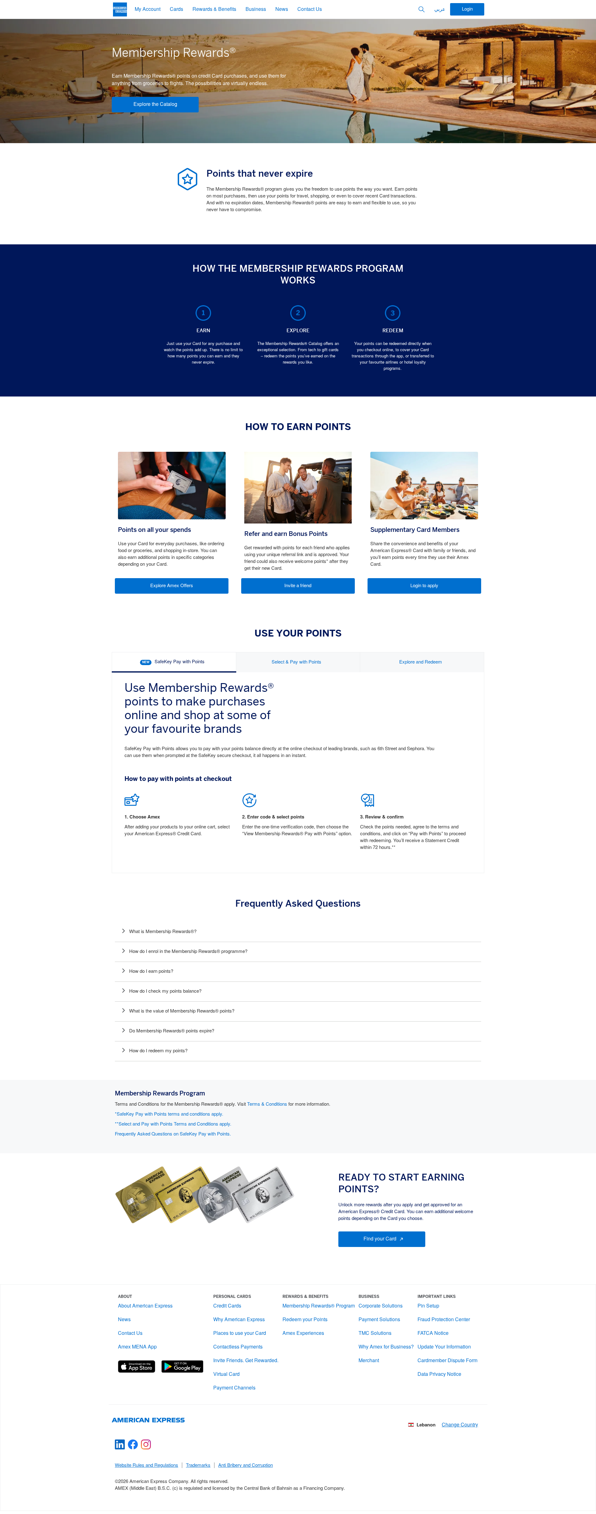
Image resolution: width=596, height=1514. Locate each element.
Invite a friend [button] (297, 586)
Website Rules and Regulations (146, 1465)
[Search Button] (421, 9)
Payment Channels (234, 1388)
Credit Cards (227, 1306)
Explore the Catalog (155, 104)
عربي (439, 9)
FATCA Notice (433, 1333)
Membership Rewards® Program (318, 1306)
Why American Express (239, 1319)
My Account (147, 9)
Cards (176, 9)
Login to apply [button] (424, 586)
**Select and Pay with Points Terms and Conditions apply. (173, 1124)
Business (256, 9)
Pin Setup (428, 1306)
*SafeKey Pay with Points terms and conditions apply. (169, 1114)
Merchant (369, 1360)
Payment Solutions (379, 1319)
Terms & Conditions (267, 1104)
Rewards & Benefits (214, 9)
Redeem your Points (304, 1319)
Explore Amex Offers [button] (171, 586)
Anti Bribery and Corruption (245, 1465)
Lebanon (426, 1425)
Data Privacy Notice (439, 1374)
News (281, 9)
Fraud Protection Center (444, 1319)
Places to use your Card (239, 1333)
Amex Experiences (303, 1333)
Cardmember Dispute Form (447, 1360)
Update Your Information (444, 1347)
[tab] (174, 662)
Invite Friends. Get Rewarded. (245, 1360)
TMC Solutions (375, 1333)
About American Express (145, 1306)
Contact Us (309, 9)
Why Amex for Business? (386, 1347)
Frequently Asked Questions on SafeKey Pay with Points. (173, 1134)
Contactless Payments (238, 1347)
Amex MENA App (137, 1347)
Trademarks (198, 1465)
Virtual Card (226, 1374)
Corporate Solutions (381, 1306)
